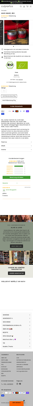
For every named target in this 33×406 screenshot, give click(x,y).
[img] (6, 187)
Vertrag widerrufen (21, 371)
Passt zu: (4, 142)
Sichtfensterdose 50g (9, 96)
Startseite (4, 10)
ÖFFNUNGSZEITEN (6, 371)
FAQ (2, 364)
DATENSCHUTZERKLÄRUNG (23, 360)
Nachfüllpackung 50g (9, 100)
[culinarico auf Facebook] (20, 384)
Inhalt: (3, 146)
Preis (16, 72)
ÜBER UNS (4, 358)
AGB (17, 358)
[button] (5, 16)
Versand (20, 79)
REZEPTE (3, 376)
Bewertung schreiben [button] (16, 177)
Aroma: (3, 149)
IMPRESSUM (19, 367)
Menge (3, 88)
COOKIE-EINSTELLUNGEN (23, 369)
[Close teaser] (24, 401)
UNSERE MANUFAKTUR (16, 273)
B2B (2, 373)
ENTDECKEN (4, 369)
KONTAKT (4, 367)
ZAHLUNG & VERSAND (22, 364)
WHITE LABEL (4, 360)
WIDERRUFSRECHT (21, 362)
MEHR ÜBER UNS (16, 246)
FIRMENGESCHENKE (6, 362)
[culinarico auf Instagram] (17, 384)
